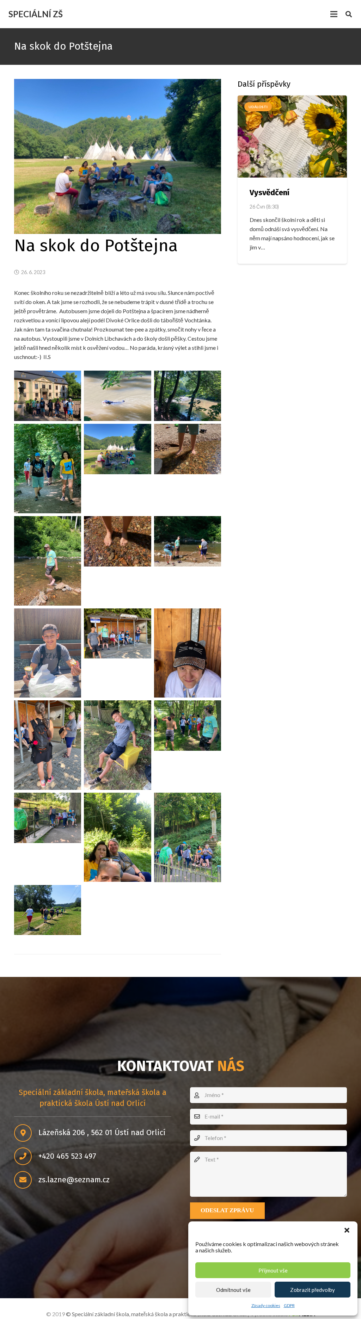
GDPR (289, 1305)
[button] (346, 1230)
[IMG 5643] (187, 395)
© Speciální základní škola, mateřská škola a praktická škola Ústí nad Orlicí (156, 1314)
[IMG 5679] (117, 837)
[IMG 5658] (187, 541)
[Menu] (334, 14)
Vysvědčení (269, 192)
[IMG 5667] (47, 745)
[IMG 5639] (47, 395)
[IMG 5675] (187, 725)
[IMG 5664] (187, 653)
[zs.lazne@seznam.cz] (26, 1180)
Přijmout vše (273, 1270)
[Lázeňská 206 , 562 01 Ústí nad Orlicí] (26, 1133)
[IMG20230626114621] (47, 910)
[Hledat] (349, 14)
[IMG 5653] (117, 541)
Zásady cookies (265, 1305)
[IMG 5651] (187, 449)
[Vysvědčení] (292, 136)
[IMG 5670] (117, 745)
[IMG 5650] (117, 449)
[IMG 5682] (187, 837)
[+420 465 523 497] (26, 1156)
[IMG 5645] (47, 468)
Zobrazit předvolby (312, 1290)
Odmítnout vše (233, 1290)
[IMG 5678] (47, 817)
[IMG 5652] (47, 561)
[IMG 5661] (47, 653)
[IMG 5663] (117, 633)
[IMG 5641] (117, 395)
